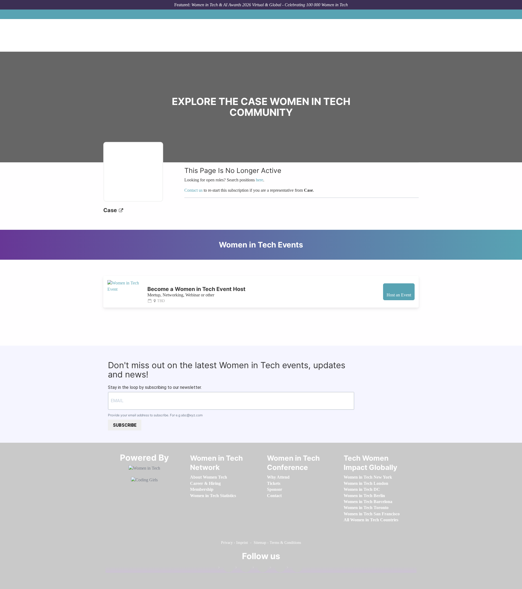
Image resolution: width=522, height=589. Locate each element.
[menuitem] (208, 477)
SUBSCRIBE (124, 425)
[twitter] (277, 568)
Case (110, 210)
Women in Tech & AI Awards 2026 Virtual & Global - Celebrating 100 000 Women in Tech (269, 4)
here (259, 180)
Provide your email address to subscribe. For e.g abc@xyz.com (155, 415)
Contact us (193, 190)
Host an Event (399, 295)
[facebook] (226, 568)
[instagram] (260, 568)
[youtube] (294, 568)
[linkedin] (243, 568)
